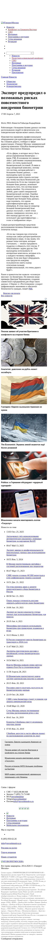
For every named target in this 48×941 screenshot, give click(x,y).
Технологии (11, 84)
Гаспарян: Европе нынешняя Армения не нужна (23, 743)
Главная (4, 77)
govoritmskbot (17, 796)
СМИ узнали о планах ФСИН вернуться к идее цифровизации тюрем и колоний (25, 576)
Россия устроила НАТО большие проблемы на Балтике (24, 767)
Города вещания (8, 852)
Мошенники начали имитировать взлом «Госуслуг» (22, 759)
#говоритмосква (13, 86)
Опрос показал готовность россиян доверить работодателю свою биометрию (25, 601)
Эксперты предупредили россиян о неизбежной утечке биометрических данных (23, 653)
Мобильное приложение (17, 825)
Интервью (12, 34)
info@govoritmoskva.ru (23, 801)
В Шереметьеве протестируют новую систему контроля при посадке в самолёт (25, 677)
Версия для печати (11, 293)
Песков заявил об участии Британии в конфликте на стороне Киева (21, 751)
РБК (31, 289)
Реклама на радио (9, 848)
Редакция (12, 41)
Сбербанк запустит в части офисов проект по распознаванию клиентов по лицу (25, 734)
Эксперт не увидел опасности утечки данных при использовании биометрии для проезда (26, 614)
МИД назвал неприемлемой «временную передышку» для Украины (23, 775)
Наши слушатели (9, 857)
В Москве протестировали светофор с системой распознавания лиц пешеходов (24, 565)
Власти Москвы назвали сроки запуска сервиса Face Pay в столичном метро (24, 666)
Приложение (17, 72)
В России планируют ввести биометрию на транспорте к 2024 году (26, 640)
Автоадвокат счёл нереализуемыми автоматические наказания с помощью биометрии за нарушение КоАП (23, 538)
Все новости (6, 296)
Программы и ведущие (18, 37)
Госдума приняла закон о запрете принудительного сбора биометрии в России (23, 589)
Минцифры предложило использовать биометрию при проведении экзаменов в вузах (25, 628)
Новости (10, 27)
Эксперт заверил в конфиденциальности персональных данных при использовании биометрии (25, 552)
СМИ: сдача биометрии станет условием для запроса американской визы (26, 700)
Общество (11, 81)
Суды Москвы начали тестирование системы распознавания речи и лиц (22, 711)
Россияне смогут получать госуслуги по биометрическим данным (24, 689)
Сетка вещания (15, 39)
